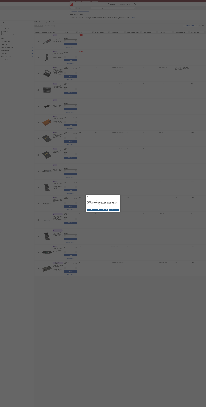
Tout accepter (114, 209)
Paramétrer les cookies (103, 209)
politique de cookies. (108, 206)
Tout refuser (92, 209)
